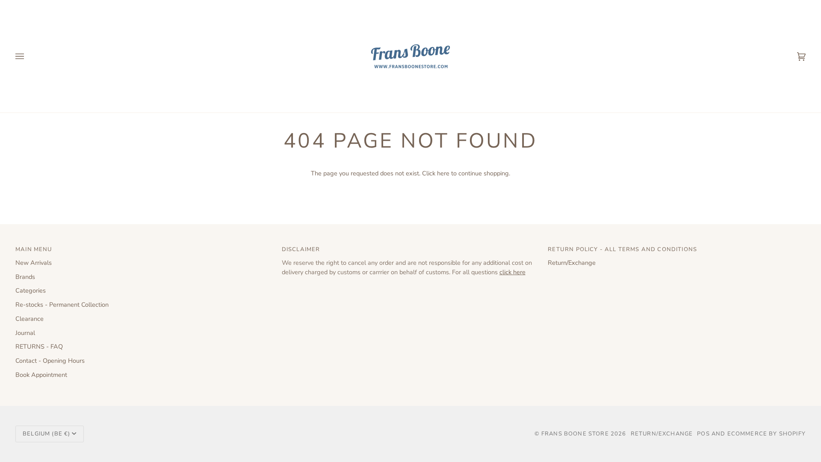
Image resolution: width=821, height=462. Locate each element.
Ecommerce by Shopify (766, 434)
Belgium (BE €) (46, 434)
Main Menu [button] (34, 249)
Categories (30, 290)
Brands (25, 276)
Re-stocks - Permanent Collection (62, 304)
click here (512, 272)
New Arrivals (33, 262)
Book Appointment (41, 374)
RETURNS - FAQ (39, 346)
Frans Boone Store (575, 434)
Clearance (29, 318)
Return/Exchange (572, 262)
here (443, 173)
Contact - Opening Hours (50, 360)
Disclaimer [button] (301, 249)
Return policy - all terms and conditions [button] (622, 249)
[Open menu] (28, 56)
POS (703, 434)
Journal (25, 333)
